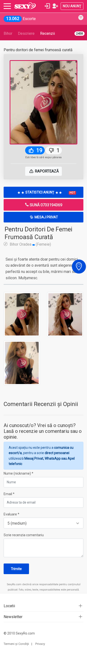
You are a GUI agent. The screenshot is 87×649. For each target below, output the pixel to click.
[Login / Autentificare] (47, 6)
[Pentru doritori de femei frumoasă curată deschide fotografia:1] (22, 314)
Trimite (16, 569)
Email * (9, 494)
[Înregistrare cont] (55, 6)
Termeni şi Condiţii (16, 644)
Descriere (26, 33)
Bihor (8, 33)
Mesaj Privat (46, 217)
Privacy (40, 644)
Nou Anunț (72, 6)
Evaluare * (11, 514)
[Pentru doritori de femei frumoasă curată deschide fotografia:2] (65, 314)
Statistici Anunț (50, 192)
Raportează (46, 171)
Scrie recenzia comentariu (24, 535)
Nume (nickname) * (18, 473)
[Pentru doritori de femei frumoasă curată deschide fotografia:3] (22, 362)
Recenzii (47, 33)
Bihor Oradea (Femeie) (30, 244)
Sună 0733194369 (45, 205)
